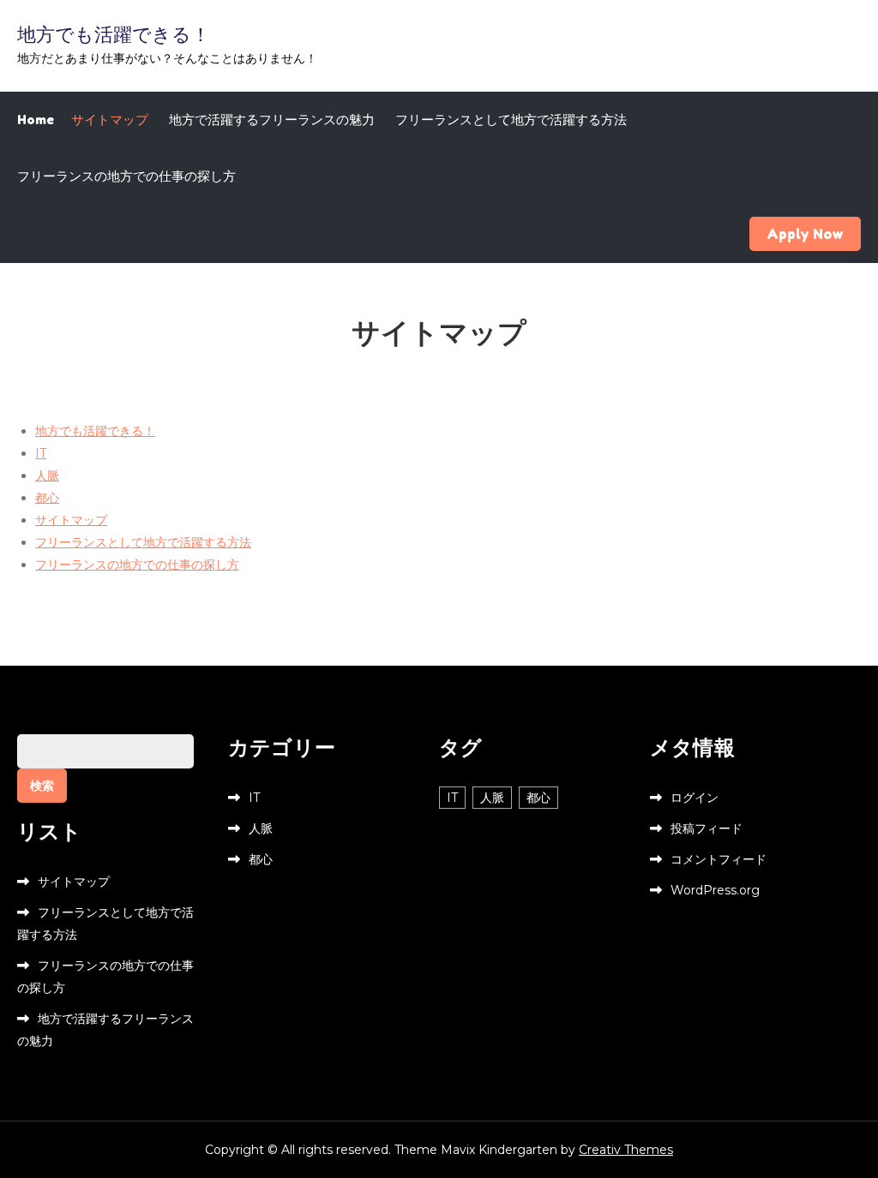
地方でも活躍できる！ (113, 34)
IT (40, 453)
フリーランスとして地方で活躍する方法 (511, 119)
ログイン (695, 797)
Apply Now (805, 233)
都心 (47, 497)
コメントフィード (719, 859)
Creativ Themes (626, 1149)
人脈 (47, 475)
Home (35, 119)
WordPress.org (715, 890)
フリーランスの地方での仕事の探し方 (126, 176)
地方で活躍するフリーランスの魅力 (272, 119)
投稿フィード (707, 828)
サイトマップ (109, 119)
